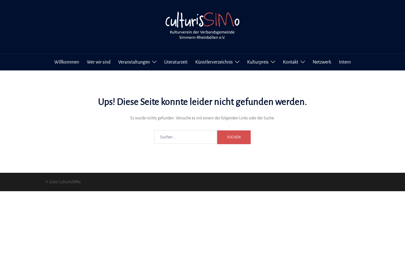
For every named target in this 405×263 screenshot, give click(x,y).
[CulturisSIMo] (202, 26)
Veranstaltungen (134, 62)
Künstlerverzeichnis (214, 62)
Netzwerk (322, 62)
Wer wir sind (98, 62)
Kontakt (290, 62)
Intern (345, 62)
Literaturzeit (176, 62)
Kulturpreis (258, 62)
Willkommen (66, 62)
